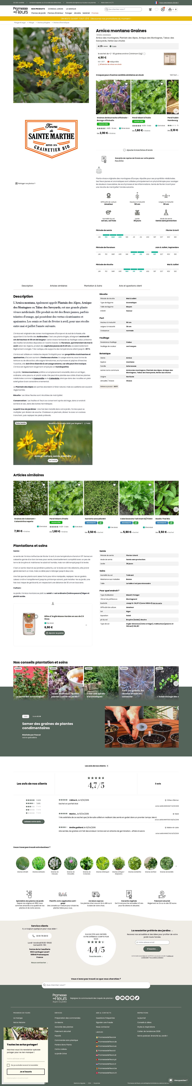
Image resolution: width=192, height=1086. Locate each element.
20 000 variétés (18, 3)
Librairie (77, 13)
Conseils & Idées (144, 1022)
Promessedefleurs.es (107, 1046)
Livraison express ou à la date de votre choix (45, 3)
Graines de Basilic (39, 872)
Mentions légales (79, 1083)
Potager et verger (20, 23)
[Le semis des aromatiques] (30, 683)
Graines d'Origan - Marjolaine (118, 873)
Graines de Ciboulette (70, 873)
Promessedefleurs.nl (107, 1064)
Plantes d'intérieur (55, 13)
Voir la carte (157, 603)
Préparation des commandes (67, 1018)
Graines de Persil (150, 872)
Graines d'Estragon (102, 872)
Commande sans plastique (66, 1040)
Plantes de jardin (38, 13)
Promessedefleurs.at (107, 1055)
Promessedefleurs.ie (107, 1037)
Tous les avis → (96, 956)
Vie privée (97, 1083)
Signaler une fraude (104, 1022)
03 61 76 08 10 (42, 936)
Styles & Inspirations (146, 1027)
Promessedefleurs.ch (107, 1073)
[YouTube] (132, 998)
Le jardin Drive (61, 1053)
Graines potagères (43, 23)
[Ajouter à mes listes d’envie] (126, 84)
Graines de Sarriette (166, 872)
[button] (150, 9)
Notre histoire (19, 1022)
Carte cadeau (61, 1049)
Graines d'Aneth (22, 872)
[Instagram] (117, 998)
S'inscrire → (152, 949)
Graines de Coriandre (86, 873)
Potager (68, 13)
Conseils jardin (55, 9)
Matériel (86, 13)
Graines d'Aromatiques (61, 23)
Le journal (141, 1018)
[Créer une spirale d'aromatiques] (101, 683)
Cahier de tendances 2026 (148, 1031)
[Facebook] (122, 998)
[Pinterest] (127, 998)
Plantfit (58, 1036)
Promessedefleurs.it (107, 1050)
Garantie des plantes (64, 1027)
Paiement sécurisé (63, 1031)
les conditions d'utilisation (156, 957)
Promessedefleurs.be (107, 1068)
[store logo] (20, 10)
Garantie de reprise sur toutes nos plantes (81, 3)
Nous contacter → (39, 962)
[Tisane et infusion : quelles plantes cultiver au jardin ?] (66, 683)
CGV (89, 1083)
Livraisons (59, 1022)
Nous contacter (103, 1027)
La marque (71, 9)
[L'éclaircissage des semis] (172, 683)
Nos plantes (18, 1027)
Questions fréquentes (105, 1018)
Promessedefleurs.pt (107, 1059)
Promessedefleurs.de (107, 1041)
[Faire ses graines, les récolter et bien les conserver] (136, 683)
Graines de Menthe (134, 872)
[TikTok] (137, 998)
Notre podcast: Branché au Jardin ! (152, 1036)
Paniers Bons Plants (63, 1044)
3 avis (114, 46)
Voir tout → (174, 75)
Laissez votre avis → (33, 821)
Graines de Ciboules (54, 873)
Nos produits (38, 9)
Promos (95, 13)
